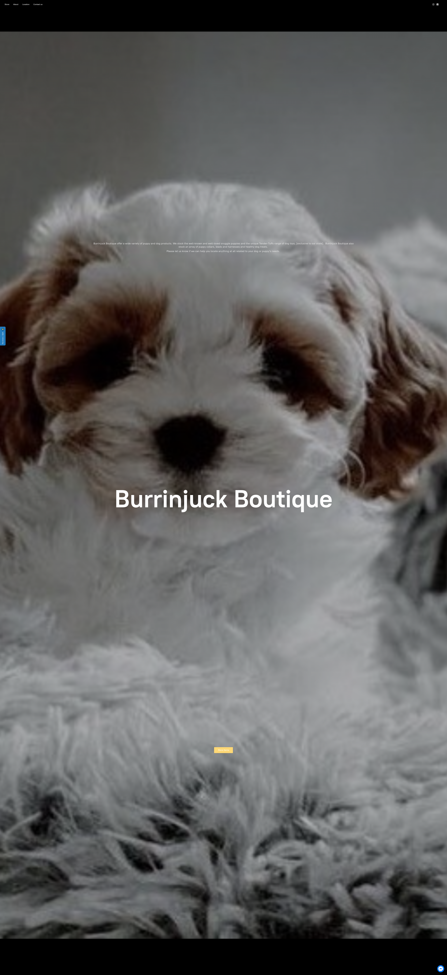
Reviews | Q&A (3, 337)
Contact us (37, 4)
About (15, 4)
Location (25, 4)
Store (7, 4)
